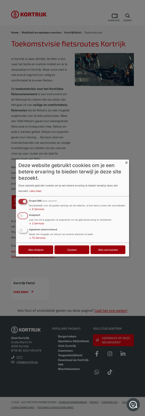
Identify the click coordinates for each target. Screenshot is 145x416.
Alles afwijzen (36, 249)
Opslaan (72, 249)
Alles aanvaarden (108, 249)
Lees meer (35, 190)
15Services (37, 237)
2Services (36, 223)
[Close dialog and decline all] (126, 161)
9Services (36, 208)
